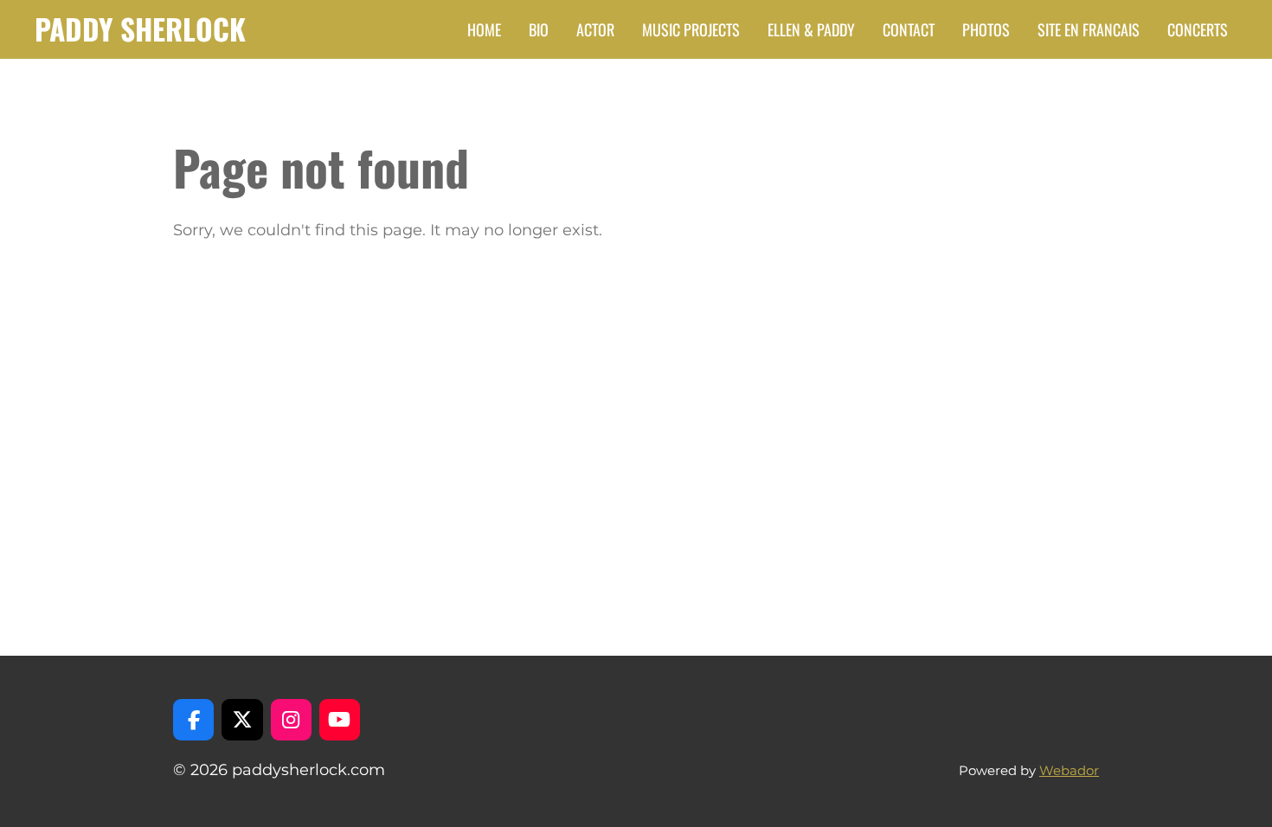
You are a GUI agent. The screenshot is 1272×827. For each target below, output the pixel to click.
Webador (1069, 770)
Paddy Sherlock (140, 28)
